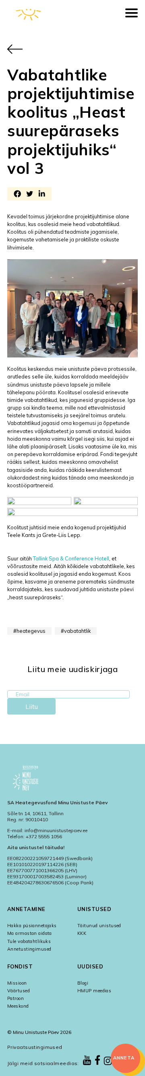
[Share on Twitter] (29, 195)
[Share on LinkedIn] (41, 194)
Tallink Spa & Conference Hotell (71, 558)
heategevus (31, 631)
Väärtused (18, 991)
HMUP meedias (94, 991)
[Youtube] (87, 1060)
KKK (81, 933)
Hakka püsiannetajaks (32, 925)
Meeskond (18, 1006)
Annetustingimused (29, 949)
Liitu (31, 706)
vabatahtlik (77, 631)
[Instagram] (108, 1061)
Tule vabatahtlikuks (29, 941)
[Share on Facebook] (17, 194)
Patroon (15, 998)
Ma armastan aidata (29, 933)
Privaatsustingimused (34, 1047)
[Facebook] (97, 1060)
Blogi (82, 983)
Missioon (17, 983)
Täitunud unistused (99, 925)
